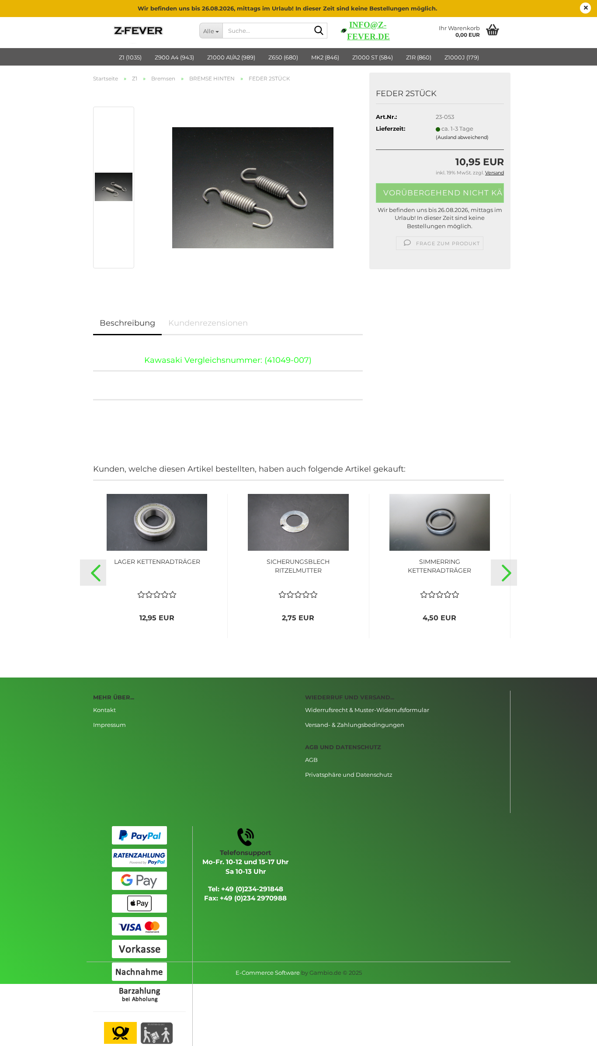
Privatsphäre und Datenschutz (348, 774)
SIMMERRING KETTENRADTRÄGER (439, 566)
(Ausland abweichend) (462, 137)
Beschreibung (127, 323)
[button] (93, 572)
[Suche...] (319, 31)
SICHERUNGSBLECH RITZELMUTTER (298, 566)
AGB (311, 759)
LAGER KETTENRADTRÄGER (157, 562)
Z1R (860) (418, 57)
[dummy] (252, 186)
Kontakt (104, 709)
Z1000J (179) (461, 57)
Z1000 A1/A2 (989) (231, 57)
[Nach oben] (573, 1033)
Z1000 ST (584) (372, 57)
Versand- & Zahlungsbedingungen (354, 724)
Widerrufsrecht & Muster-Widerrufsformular (367, 709)
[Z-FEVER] (139, 30)
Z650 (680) (283, 57)
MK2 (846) (325, 57)
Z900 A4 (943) (174, 57)
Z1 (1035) (130, 57)
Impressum (109, 724)
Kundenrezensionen (208, 323)
